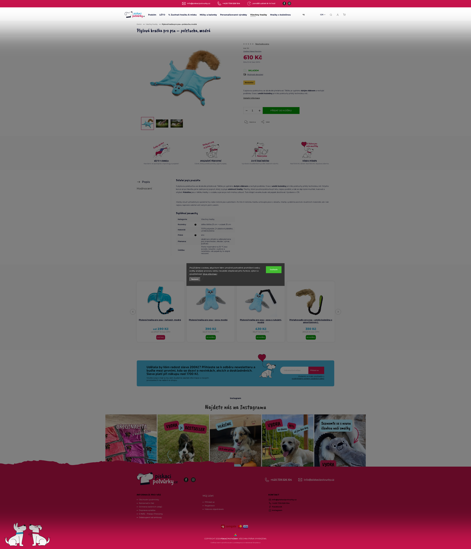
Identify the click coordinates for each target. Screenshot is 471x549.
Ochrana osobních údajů (150, 507)
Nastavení (194, 279)
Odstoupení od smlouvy (150, 517)
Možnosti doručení (255, 74)
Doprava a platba (147, 510)
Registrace (210, 505)
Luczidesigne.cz (237, 542)
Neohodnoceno (262, 44)
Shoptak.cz (257, 542)
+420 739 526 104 (281, 479)
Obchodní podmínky (149, 499)
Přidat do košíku (281, 110)
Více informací (210, 274)
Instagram (195, 478)
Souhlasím (274, 269)
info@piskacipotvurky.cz (319, 479)
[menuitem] (152, 15)
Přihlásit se (314, 370)
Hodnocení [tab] (144, 188)
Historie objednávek (214, 509)
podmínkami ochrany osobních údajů (308, 378)
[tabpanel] (160, 311)
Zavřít (322, 130)
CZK (322, 15)
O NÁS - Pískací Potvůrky (151, 514)
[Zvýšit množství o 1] (259, 110)
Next (338, 312)
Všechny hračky (208, 219)
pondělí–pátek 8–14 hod (264, 3)
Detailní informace (251, 98)
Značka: (252, 51)
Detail (260, 337)
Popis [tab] (146, 182)
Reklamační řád (146, 503)
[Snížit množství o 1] (246, 110)
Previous (133, 312)
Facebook (187, 478)
